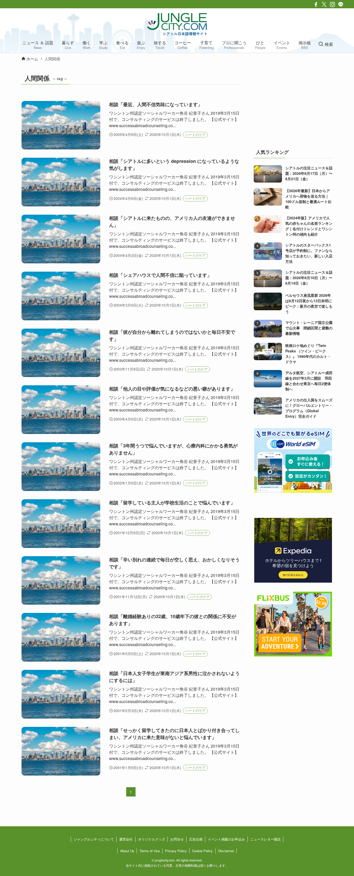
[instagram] (332, 4)
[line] (341, 4)
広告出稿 (196, 839)
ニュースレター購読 (265, 839)
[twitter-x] (324, 4)
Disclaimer (226, 850)
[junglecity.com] (177, 24)
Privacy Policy (176, 850)
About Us (127, 850)
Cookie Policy (202, 850)
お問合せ (177, 839)
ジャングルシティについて (94, 839)
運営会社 (126, 839)
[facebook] (316, 4)
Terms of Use (149, 850)
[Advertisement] (293, 104)
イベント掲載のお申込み (226, 839)
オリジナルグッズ (151, 839)
